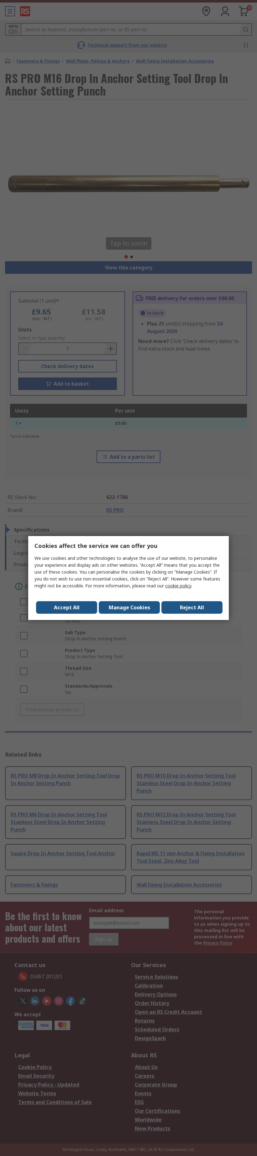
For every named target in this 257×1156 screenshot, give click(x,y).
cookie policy (178, 586)
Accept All (67, 607)
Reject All (192, 607)
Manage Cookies (129, 607)
